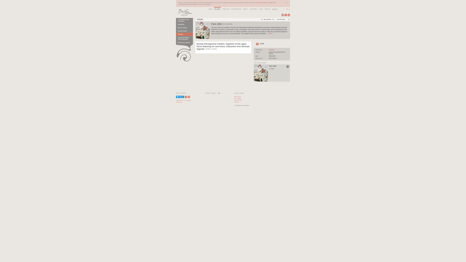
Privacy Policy (238, 100)
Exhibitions (236, 9)
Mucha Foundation (184, 12)
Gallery (217, 9)
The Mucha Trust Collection (183, 20)
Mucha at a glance (184, 42)
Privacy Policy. (262, 3)
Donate (267, 9)
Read (270, 33)
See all (271, 49)
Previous (273, 19)
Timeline (226, 9)
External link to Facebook (285, 15)
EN (287, 9)
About (245, 9)
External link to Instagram (288, 15)
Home (210, 9)
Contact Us (179, 102)
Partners (253, 9)
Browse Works (182, 28)
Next (289, 19)
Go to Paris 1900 (287, 66)
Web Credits (237, 96)
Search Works (182, 31)
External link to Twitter (282, 15)
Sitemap (236, 102)
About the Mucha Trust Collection (183, 38)
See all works (267, 19)
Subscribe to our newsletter (183, 100)
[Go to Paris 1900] (261, 73)
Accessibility (237, 98)
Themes (180, 34)
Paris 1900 (272, 66)
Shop (261, 9)
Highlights (181, 24)
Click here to (259, 44)
